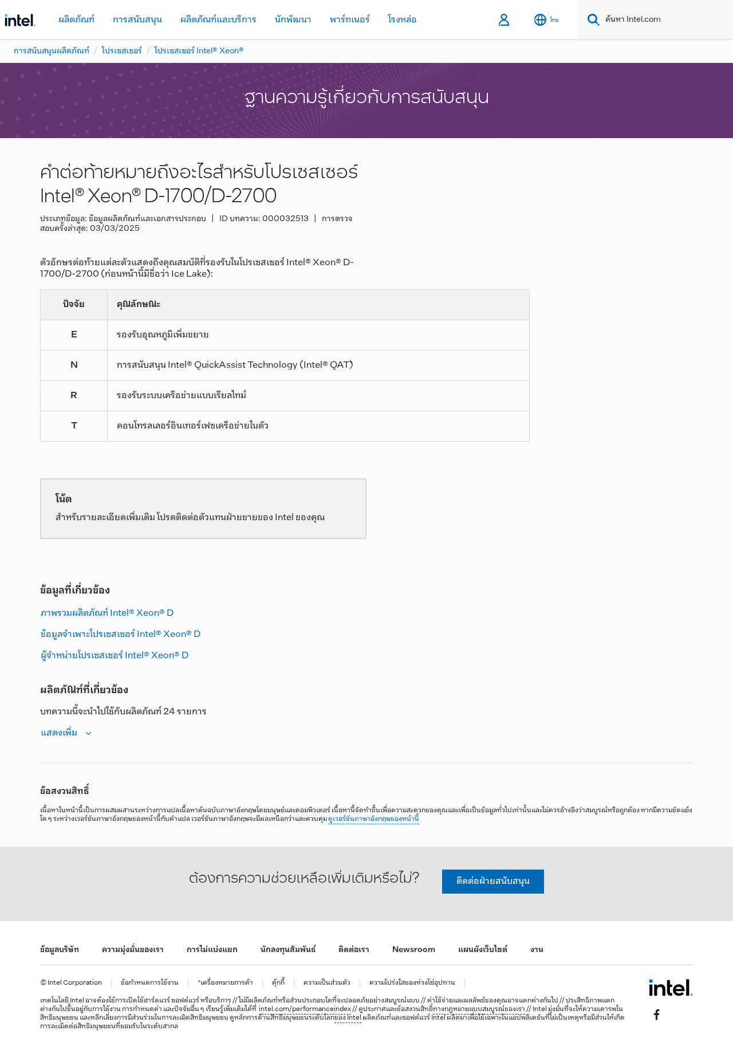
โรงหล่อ (402, 19)
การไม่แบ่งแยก (212, 950)
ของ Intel (347, 1018)
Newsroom (413, 950)
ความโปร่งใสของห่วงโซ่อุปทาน (412, 983)
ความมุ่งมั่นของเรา (133, 950)
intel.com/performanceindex (305, 1009)
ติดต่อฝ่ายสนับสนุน (493, 881)
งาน (536, 950)
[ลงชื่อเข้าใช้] (505, 20)
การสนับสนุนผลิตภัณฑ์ (51, 51)
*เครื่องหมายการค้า (225, 983)
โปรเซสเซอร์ (122, 51)
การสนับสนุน (137, 19)
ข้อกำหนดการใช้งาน (150, 983)
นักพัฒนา (293, 19)
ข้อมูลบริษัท (59, 950)
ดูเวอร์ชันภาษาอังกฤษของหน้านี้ (373, 819)
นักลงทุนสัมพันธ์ (288, 950)
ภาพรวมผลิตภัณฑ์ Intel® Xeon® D (107, 613)
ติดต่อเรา (353, 950)
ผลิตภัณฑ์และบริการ (218, 19)
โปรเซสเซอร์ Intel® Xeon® (199, 51)
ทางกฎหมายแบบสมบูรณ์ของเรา (479, 1009)
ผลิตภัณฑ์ (76, 19)
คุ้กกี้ (278, 983)
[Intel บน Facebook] (657, 1014)
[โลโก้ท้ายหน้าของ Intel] (671, 987)
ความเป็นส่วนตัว (327, 983)
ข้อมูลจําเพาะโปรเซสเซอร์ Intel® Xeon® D (121, 634)
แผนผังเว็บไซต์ (482, 950)
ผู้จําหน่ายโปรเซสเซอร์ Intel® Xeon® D (115, 655)
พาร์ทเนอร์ (350, 19)
